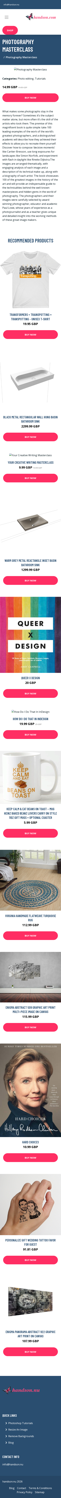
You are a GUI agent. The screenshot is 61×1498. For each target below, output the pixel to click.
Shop (10, 30)
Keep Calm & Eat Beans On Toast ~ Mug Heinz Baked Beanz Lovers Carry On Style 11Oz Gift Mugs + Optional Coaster (30, 813)
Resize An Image (18, 1429)
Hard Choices (30, 1142)
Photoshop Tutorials (20, 1423)
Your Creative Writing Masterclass (30, 462)
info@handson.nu (11, 4)
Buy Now (30, 97)
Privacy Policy (24, 1492)
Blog (11, 1442)
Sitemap (39, 1492)
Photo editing (26, 78)
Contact (21, 1488)
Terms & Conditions (40, 1488)
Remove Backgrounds (21, 1436)
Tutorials (40, 78)
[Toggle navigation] (6, 17)
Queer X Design (30, 678)
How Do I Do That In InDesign (30, 719)
